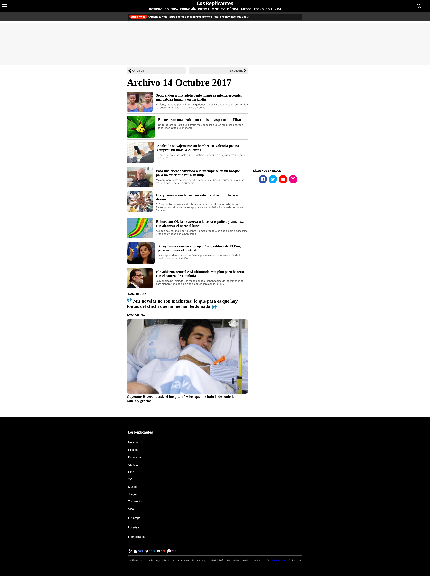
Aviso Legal (154, 560)
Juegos (245, 9)
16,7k (152, 551)
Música (232, 9)
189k (140, 551)
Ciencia (203, 9)
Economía (188, 9)
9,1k (163, 551)
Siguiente (236, 70)
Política (171, 9)
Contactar (183, 560)
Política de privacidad (204, 560)
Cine (215, 9)
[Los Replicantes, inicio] (215, 3)
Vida (278, 9)
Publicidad (169, 560)
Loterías (133, 527)
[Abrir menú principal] (4, 6)
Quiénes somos (137, 560)
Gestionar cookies (252, 560)
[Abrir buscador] (419, 6)
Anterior (138, 70)
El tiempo (134, 518)
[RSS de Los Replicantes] (130, 551)
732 (173, 551)
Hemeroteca (136, 536)
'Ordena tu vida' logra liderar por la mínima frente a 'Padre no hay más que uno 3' (190, 16)
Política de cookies (229, 560)
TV (223, 9)
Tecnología (263, 9)
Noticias (155, 9)
